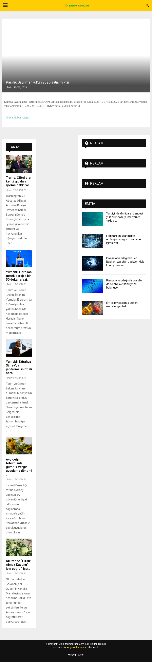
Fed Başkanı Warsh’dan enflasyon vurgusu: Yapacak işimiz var (123, 239)
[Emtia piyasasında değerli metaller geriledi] (92, 308)
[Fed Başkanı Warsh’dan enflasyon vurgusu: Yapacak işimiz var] (92, 241)
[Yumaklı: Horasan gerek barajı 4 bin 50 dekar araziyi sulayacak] (19, 258)
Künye (71, 654)
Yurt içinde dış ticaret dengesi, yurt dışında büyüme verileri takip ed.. (124, 217)
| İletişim (79, 654)
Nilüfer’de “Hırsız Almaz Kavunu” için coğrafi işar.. (18, 564)
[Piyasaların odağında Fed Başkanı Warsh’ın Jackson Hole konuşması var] (92, 263)
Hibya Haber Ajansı (77, 647)
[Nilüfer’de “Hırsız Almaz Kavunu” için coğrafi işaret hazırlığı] (19, 547)
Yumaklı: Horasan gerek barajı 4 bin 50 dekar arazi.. (19, 275)
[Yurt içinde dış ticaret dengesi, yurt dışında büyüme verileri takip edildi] (92, 219)
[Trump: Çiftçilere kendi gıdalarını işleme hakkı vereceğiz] (19, 164)
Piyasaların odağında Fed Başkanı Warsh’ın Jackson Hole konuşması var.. (125, 262)
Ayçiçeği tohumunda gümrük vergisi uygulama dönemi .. (19, 467)
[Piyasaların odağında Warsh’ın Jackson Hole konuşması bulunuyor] (92, 286)
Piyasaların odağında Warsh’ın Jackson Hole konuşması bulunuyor (124, 284)
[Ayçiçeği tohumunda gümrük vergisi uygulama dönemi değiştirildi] (19, 445)
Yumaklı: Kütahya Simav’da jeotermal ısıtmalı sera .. (19, 367)
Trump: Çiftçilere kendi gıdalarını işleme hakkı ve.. (18, 181)
